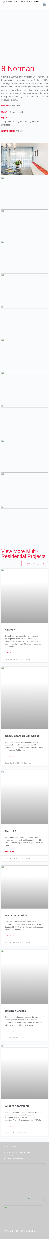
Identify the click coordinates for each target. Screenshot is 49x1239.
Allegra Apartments (17, 1105)
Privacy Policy (28, 1231)
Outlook (10, 629)
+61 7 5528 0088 (11, 1155)
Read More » (10, 653)
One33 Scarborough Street (22, 735)
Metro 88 (10, 831)
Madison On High (16, 915)
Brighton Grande (15, 1010)
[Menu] (44, 4)
